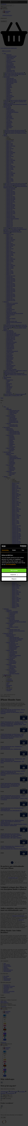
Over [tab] (23, 550)
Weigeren (14, 579)
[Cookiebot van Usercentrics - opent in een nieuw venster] (20, 546)
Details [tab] (14, 550)
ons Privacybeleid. (11, 564)
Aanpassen (13, 574)
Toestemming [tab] (5, 550)
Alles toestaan (14, 570)
